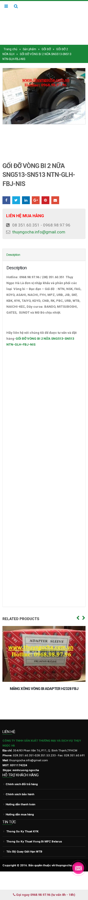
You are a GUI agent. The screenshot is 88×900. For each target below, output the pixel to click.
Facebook (6, 200)
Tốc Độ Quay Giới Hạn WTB (24, 879)
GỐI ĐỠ (46, 49)
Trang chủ (10, 49)
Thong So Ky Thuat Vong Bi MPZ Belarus (34, 869)
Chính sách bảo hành (20, 822)
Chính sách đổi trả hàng (22, 812)
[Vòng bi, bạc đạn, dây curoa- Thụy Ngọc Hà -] (44, 22)
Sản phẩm (29, 49)
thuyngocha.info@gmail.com (38, 231)
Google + (36, 200)
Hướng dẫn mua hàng (20, 842)
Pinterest (45, 200)
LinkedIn (26, 200)
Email (55, 200)
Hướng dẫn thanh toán (20, 832)
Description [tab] (13, 255)
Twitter (16, 200)
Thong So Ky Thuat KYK (22, 859)
